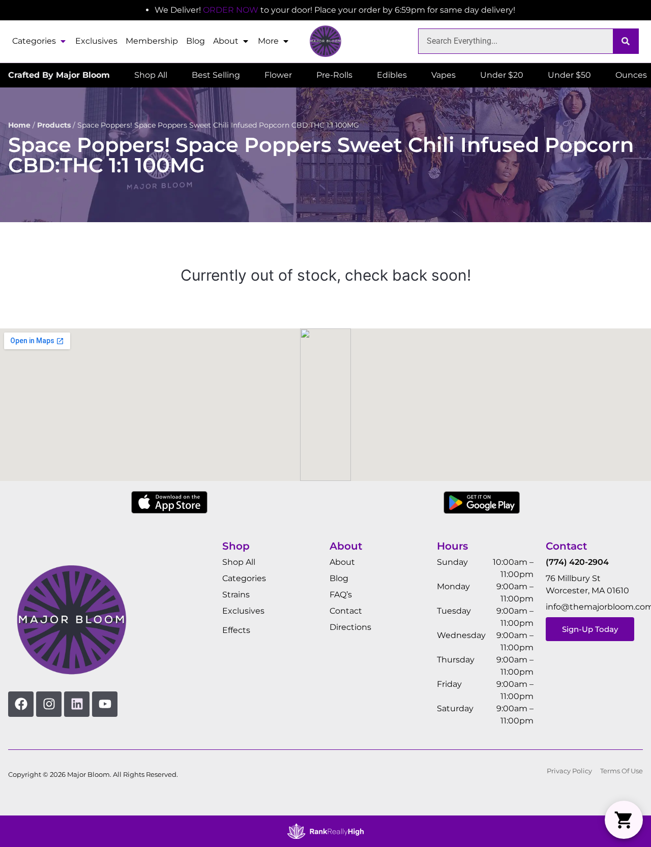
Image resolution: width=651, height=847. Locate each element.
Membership (152, 41)
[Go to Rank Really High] (325, 831)
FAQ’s (341, 594)
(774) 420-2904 (577, 562)
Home (19, 125)
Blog (195, 41)
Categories (34, 41)
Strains (236, 594)
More (268, 41)
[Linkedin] (77, 704)
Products (54, 125)
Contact (346, 611)
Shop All (238, 562)
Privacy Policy (569, 771)
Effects (236, 630)
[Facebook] (21, 704)
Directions (350, 627)
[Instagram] (49, 704)
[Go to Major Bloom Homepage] (325, 41)
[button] (624, 820)
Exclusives (96, 41)
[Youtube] (104, 704)
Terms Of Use (621, 771)
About (226, 41)
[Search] (625, 41)
